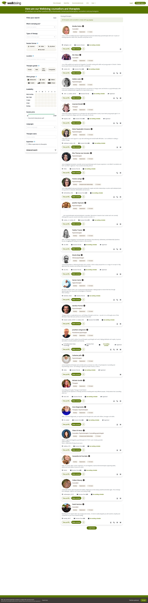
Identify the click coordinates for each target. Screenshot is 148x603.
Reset (54, 17)
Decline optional (134, 600)
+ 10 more (90, 60)
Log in (131, 3)
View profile (66, 49)
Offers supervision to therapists (37, 144)
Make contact (76, 49)
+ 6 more (90, 84)
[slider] (27, 114)
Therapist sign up (140, 3)
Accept (144, 600)
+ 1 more (90, 32)
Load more (92, 528)
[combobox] (41, 59)
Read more (45, 600)
